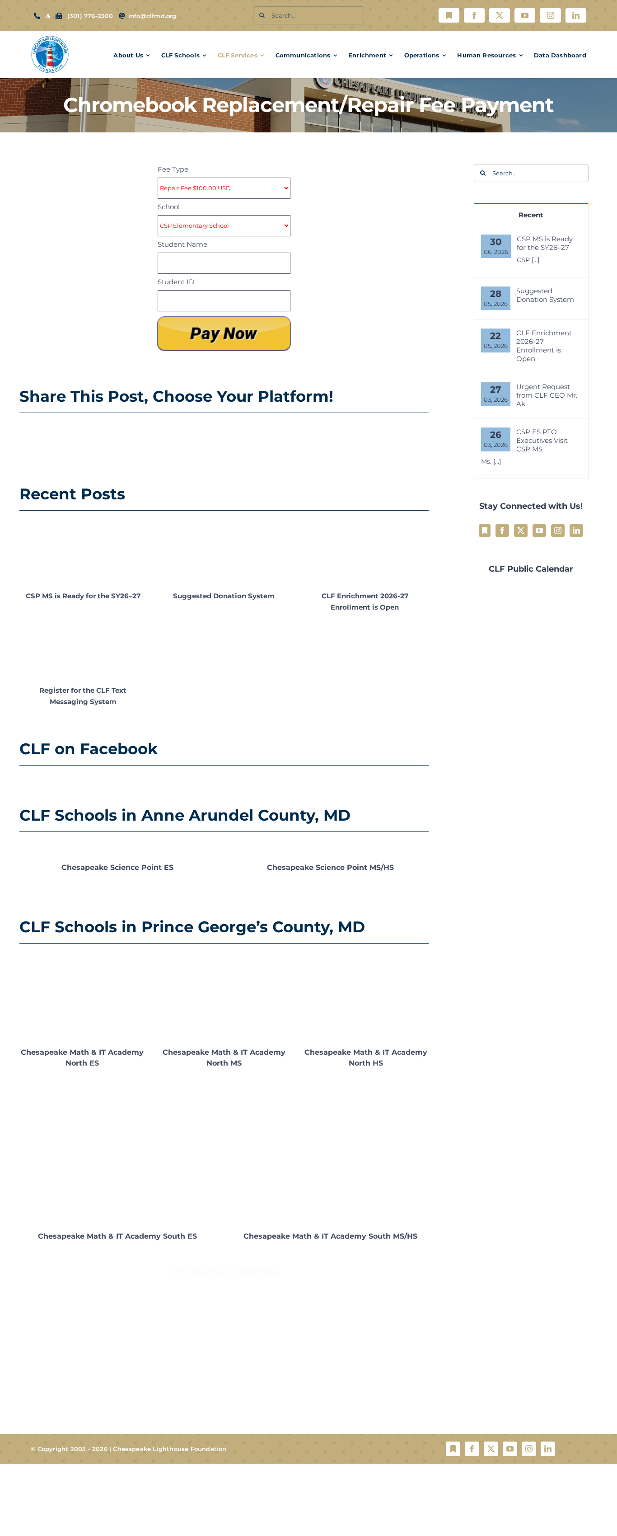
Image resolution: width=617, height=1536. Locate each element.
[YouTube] (539, 530)
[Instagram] (558, 530)
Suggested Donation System (224, 596)
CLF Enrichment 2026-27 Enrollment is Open (544, 346)
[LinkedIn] (576, 530)
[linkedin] (576, 15)
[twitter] (499, 15)
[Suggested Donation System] (224, 551)
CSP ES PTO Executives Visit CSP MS (542, 440)
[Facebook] (502, 530)
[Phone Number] (37, 16)
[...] (535, 260)
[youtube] (524, 15)
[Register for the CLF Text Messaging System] (83, 646)
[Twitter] (521, 530)
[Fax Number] (58, 16)
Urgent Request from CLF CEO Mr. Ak (546, 395)
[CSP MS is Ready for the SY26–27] (83, 551)
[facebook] (474, 15)
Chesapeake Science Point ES (117, 867)
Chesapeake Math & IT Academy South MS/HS (330, 1236)
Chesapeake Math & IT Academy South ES (117, 1236)
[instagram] (550, 15)
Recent (531, 215)
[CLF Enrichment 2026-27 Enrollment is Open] (365, 551)
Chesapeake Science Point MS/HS (330, 867)
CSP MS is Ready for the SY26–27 (83, 596)
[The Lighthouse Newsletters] (449, 15)
